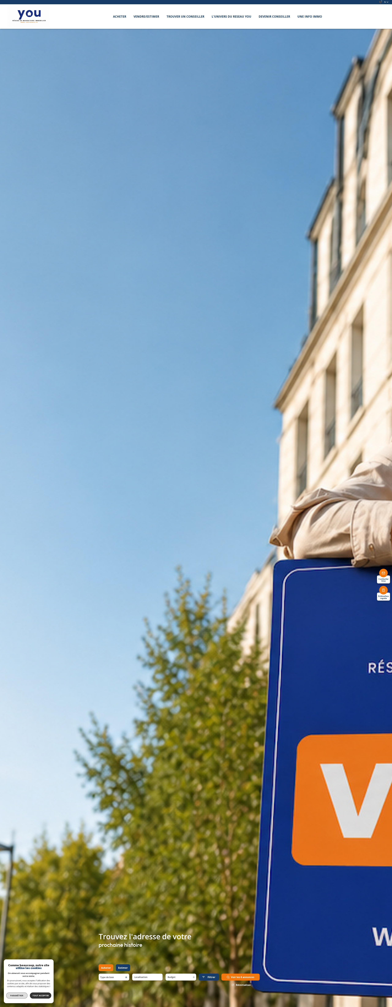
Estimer (123, 967)
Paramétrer (16, 995)
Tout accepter (40, 995)
